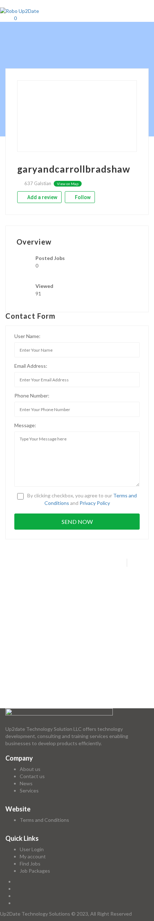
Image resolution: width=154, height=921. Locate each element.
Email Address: (30, 366)
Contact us (32, 776)
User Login (32, 849)
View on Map (67, 184)
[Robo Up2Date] (19, 11)
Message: (25, 425)
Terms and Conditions (44, 820)
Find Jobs (30, 863)
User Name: (27, 336)
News (26, 783)
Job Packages (35, 871)
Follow (82, 197)
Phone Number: (31, 395)
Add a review (41, 197)
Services (29, 790)
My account (33, 856)
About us (30, 769)
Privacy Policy (95, 503)
